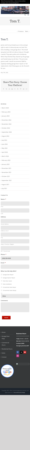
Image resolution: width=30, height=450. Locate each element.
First (2, 206)
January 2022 (6, 164)
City (2, 237)
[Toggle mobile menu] (28, 15)
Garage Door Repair (8, 274)
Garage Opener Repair (9, 278)
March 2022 (5, 156)
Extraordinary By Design (19, 392)
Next (26, 31)
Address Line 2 (4, 231)
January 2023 (6, 116)
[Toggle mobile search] (25, 15)
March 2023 (5, 108)
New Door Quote (7, 281)
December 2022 (6, 120)
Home (3, 332)
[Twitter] (21, 352)
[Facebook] (17, 352)
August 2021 (5, 184)
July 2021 (4, 188)
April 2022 (5, 152)
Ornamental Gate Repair (9, 287)
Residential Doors (7, 349)
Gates (3, 353)
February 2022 (6, 160)
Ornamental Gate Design (9, 290)
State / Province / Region (7, 244)
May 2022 (4, 148)
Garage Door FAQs (6, 337)
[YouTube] (25, 352)
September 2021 (7, 180)
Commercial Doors (5, 344)
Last (2, 213)
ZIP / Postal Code (5, 251)
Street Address (5, 224)
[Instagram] (17, 355)
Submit (6, 317)
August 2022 (5, 136)
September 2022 (7, 132)
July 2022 (4, 140)
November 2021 (6, 172)
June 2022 (5, 144)
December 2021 (6, 168)
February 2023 (6, 112)
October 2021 (6, 176)
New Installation (7, 284)
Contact (4, 357)
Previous (21, 31)
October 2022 (6, 128)
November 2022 (6, 124)
